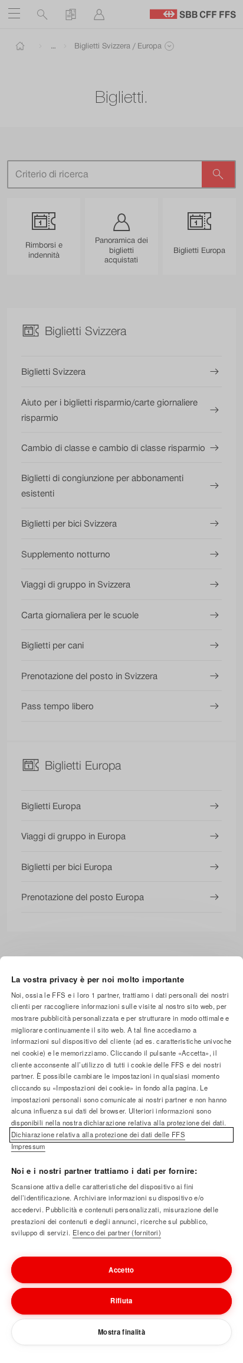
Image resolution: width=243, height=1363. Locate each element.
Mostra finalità (121, 1331)
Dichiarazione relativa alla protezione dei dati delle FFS (98, 1134)
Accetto (121, 1269)
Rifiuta (121, 1300)
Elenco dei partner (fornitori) (117, 1232)
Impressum (28, 1146)
